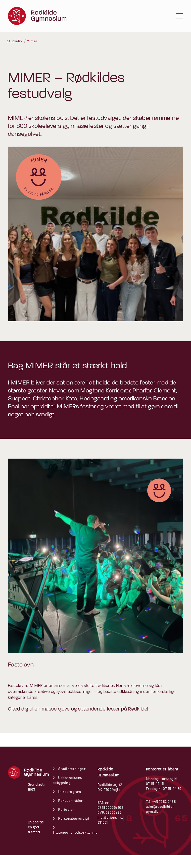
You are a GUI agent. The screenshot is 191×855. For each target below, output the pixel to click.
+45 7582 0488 (164, 802)
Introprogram (69, 792)
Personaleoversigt (73, 818)
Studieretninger (72, 769)
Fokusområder (70, 801)
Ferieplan (66, 809)
